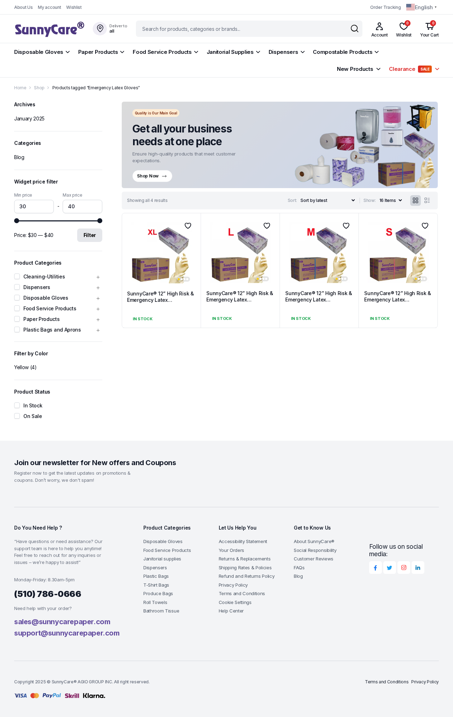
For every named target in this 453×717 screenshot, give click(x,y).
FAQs (299, 567)
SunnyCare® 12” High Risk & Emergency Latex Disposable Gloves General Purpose (160, 303)
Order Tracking (385, 7)
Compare (190, 251)
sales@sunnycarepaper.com (62, 621)
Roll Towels (155, 602)
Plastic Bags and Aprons (52, 330)
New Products (355, 69)
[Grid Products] (415, 200)
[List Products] (427, 200)
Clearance (409, 69)
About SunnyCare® (314, 541)
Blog (19, 157)
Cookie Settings (235, 602)
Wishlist (73, 7)
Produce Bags (158, 593)
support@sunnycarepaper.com (67, 633)
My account (49, 7)
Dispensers (283, 52)
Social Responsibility (315, 550)
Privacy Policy (233, 585)
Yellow (21, 367)
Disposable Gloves (38, 52)
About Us (23, 7)
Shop (39, 87)
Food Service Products (162, 52)
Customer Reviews (313, 558)
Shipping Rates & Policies (245, 567)
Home (20, 87)
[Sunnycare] (49, 29)
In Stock (32, 405)
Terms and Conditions (242, 593)
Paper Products (98, 52)
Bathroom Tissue (161, 611)
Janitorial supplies (162, 558)
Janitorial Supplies (230, 52)
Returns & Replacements (245, 558)
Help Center (231, 611)
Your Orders (231, 550)
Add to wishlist (188, 225)
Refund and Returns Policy (247, 576)
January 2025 (29, 118)
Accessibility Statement (243, 541)
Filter (90, 235)
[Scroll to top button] (437, 701)
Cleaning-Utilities (44, 276)
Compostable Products (342, 52)
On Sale (32, 416)
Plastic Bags (156, 576)
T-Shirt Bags (156, 585)
